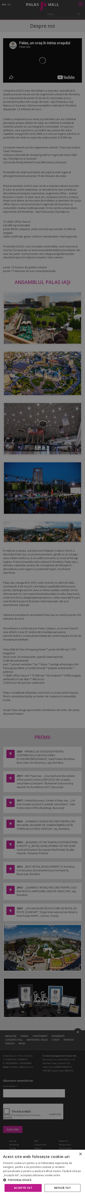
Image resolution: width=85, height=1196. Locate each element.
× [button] (80, 1154)
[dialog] (42, 1173)
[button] (42, 1179)
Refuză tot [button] (62, 1188)
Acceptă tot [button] (23, 1188)
